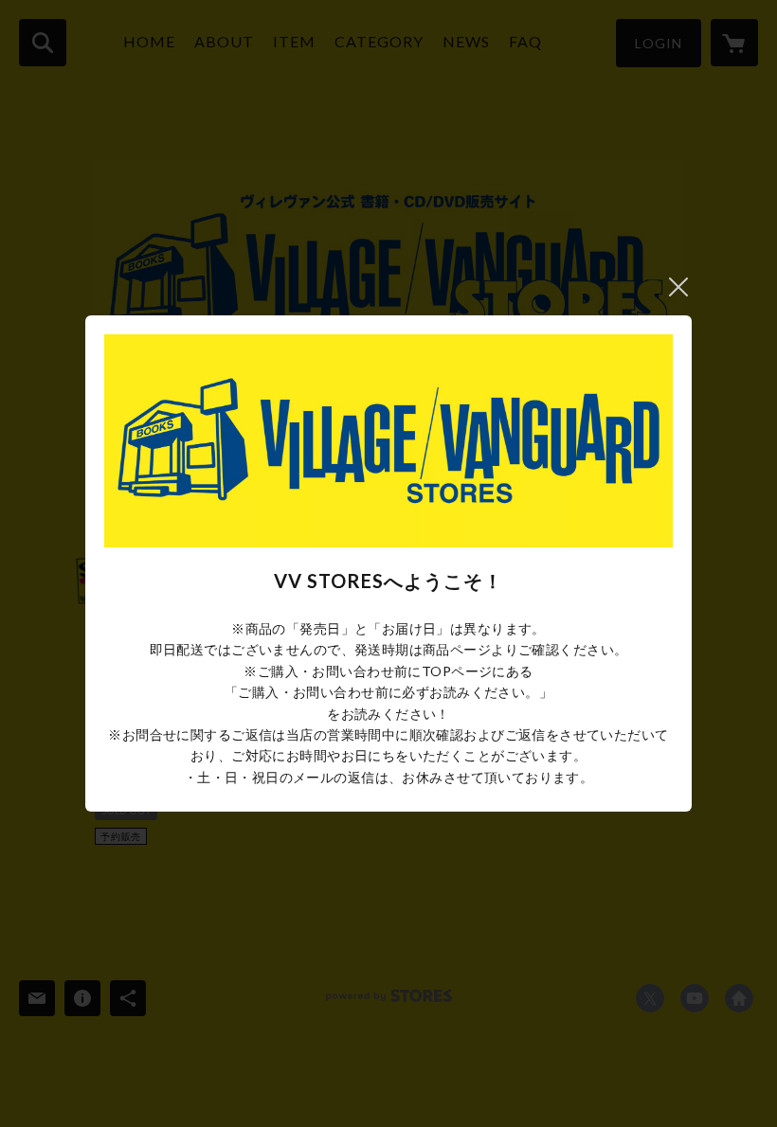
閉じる (678, 286)
